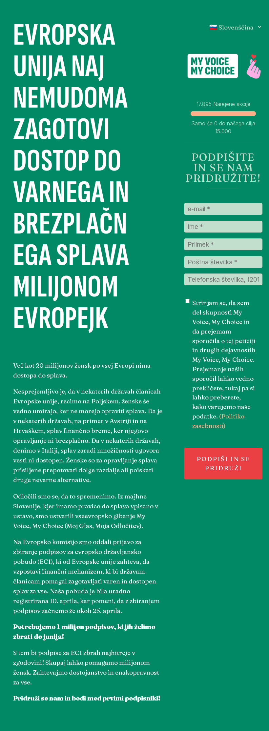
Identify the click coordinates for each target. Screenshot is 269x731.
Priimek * (198, 241)
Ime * (193, 224)
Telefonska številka (211, 276)
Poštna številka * (208, 259)
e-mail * (197, 206)
